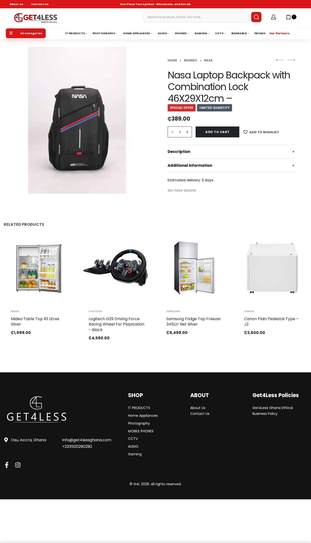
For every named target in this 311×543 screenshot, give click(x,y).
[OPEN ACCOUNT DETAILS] (273, 17)
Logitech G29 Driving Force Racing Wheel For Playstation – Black (116, 324)
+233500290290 (77, 446)
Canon (249, 311)
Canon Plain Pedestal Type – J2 (271, 321)
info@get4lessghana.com (86, 440)
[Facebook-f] (7, 465)
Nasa (208, 60)
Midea (15, 311)
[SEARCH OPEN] (256, 17)
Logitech (95, 311)
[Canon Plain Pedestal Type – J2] (272, 268)
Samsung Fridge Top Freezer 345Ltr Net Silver (193, 321)
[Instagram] (18, 465)
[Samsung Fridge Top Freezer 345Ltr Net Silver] (194, 268)
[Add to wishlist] (63, 244)
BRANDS (190, 60)
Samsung (173, 311)
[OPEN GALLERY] (77, 120)
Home (172, 60)
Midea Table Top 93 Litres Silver (35, 321)
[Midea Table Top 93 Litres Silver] (39, 268)
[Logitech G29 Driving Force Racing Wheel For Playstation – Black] (116, 268)
